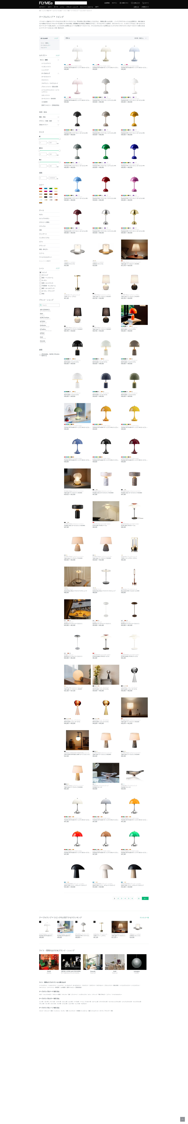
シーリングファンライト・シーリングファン (129, 985)
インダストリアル (83, 994)
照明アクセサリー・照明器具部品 (74, 987)
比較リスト (125, 3)
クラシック (94, 994)
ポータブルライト (77, 985)
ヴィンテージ (74, 994)
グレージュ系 (95, 1001)
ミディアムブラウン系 (127, 1001)
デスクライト (85, 985)
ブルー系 (46, 1001)
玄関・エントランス (47, 283)
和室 (43, 293)
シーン (62, 7)
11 (138, 898)
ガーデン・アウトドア (48, 291)
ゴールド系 (64, 1003)
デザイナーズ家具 (57, 994)
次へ (145, 898)
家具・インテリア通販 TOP (45, 10)
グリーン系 (52, 1001)
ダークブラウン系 (103, 1001)
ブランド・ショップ (72, 7)
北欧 (69, 994)
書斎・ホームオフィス (48, 288)
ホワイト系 (53, 1003)
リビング (60, 17)
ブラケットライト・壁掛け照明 (111, 985)
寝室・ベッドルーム (47, 277)
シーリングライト (43, 985)
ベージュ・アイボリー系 (85, 1001)
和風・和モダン (102, 994)
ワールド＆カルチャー (117, 994)
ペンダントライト (52, 985)
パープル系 (76, 1001)
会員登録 (107, 3)
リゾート (109, 994)
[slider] (39, 139)
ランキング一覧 (144, 917)
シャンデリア (60, 985)
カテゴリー (42, 7)
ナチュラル (64, 994)
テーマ (56, 7)
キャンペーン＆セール (86, 7)
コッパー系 (77, 1003)
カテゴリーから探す (57, 10)
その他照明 (63, 987)
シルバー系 (71, 1003)
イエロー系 (58, 1001)
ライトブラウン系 (137, 1001)
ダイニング (45, 275)
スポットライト (42, 987)
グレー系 (47, 1003)
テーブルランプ (74, 10)
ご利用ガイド (145, 7)
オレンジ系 (64, 1001)
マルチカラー (84, 1003)
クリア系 (59, 1003)
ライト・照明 (67, 10)
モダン (40, 994)
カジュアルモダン (47, 994)
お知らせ (136, 7)
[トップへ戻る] (182, 1119)
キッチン (44, 280)
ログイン (114, 3)
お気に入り (137, 3)
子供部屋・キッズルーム (49, 285)
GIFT (97, 7)
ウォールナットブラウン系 (114, 1001)
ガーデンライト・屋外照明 (53, 987)
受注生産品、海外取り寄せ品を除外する (51, 354)
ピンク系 (70, 1001)
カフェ (89, 994)
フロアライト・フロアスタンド (96, 985)
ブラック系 (41, 1003)
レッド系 (41, 1001)
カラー (50, 7)
